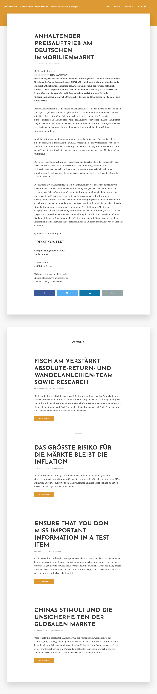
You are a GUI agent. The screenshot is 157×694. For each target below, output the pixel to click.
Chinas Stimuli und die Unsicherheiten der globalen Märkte (73, 618)
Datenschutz (142, 6)
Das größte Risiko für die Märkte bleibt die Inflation (72, 455)
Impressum (129, 6)
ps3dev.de (10, 6)
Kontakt (117, 6)
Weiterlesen (44, 419)
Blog (108, 6)
